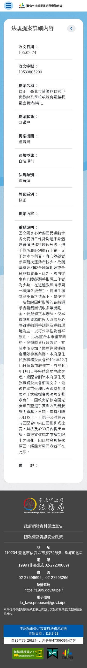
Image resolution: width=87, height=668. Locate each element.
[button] (71, 28)
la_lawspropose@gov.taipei (43, 603)
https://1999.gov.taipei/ (43, 590)
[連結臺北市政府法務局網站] (43, 506)
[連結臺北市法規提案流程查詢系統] (40, 6)
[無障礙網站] (28, 653)
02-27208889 (56, 565)
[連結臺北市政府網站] (67, 654)
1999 (22, 565)
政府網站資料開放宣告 (43, 526)
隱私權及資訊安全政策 (43, 537)
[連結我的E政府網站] (52, 653)
